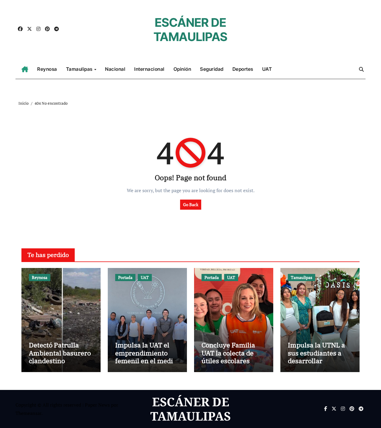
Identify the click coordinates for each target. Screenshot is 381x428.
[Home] (25, 69)
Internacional (149, 69)
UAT (267, 69)
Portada (125, 277)
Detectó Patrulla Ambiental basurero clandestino (60, 353)
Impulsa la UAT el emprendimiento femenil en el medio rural (146, 357)
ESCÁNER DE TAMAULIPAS (190, 29)
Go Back (190, 204)
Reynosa (47, 69)
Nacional (115, 69)
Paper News (97, 405)
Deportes (242, 69)
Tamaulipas (80, 69)
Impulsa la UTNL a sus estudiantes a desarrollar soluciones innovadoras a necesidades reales (317, 364)
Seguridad (212, 69)
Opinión (182, 69)
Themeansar (28, 413)
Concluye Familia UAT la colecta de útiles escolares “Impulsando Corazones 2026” (228, 361)
